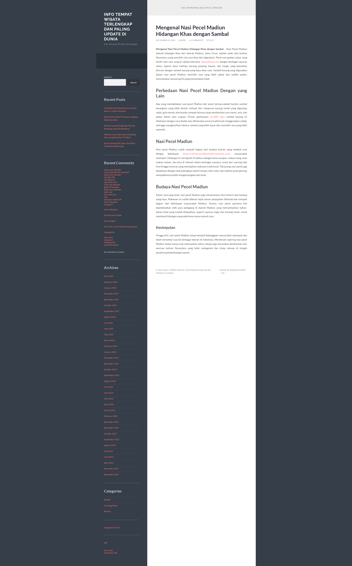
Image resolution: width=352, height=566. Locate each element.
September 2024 (111, 375)
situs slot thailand (112, 184)
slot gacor (108, 204)
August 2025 (110, 317)
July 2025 (108, 323)
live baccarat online (113, 215)
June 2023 (109, 457)
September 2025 (111, 311)
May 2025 (108, 334)
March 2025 (109, 340)
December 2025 (111, 293)
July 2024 (108, 387)
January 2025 (110, 352)
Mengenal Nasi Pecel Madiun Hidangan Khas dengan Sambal (192, 30)
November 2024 (111, 363)
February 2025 (110, 346)
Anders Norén (237, 270)
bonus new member (112, 170)
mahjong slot (110, 242)
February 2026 (110, 282)
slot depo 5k (109, 179)
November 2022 (111, 474)
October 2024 (110, 369)
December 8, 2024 (165, 40)
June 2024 (109, 393)
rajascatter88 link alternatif (116, 172)
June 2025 (109, 328)
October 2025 (110, 305)
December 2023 (111, 422)
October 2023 (110, 433)
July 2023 (108, 451)
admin (182, 40)
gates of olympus (111, 187)
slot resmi (108, 237)
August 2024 (110, 381)
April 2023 (109, 463)
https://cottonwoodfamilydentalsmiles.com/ (207, 153)
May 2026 (108, 276)
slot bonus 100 (110, 553)
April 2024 (109, 404)
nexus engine (110, 221)
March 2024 (109, 410)
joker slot (108, 192)
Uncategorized (110, 505)
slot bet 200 (109, 177)
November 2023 (111, 427)
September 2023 (111, 439)
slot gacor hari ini (111, 527)
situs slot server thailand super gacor (120, 226)
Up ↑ (224, 273)
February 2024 (110, 416)
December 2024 (111, 358)
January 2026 (110, 288)
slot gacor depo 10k (113, 199)
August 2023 (110, 445)
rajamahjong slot (210, 61)
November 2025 (111, 299)
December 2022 (111, 468)
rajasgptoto (109, 232)
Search (108, 77)
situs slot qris (110, 194)
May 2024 (108, 398)
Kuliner (107, 499)
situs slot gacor (111, 202)
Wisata (107, 511)
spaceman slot (110, 182)
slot (105, 197)
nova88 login (217, 116)
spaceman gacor (111, 245)
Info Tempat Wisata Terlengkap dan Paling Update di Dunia (118, 26)
